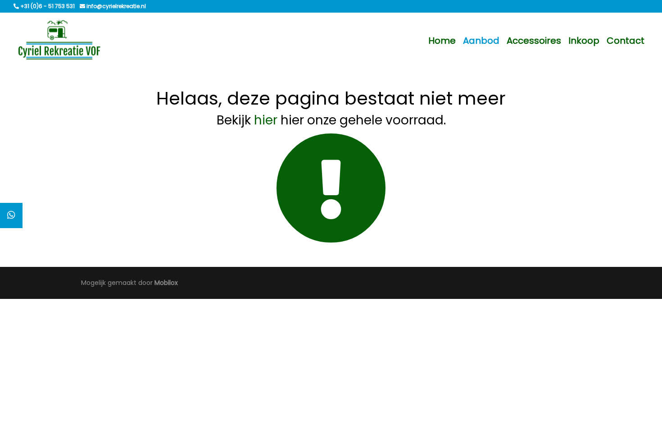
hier (265, 120)
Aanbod (481, 40)
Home (442, 40)
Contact (625, 40)
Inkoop (583, 40)
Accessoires (534, 40)
